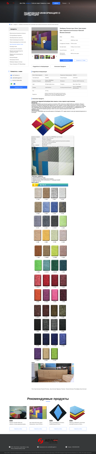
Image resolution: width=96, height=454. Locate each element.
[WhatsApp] (11, 84)
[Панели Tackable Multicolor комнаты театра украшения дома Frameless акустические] (18, 412)
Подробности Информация (41, 66)
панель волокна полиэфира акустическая (76, 389)
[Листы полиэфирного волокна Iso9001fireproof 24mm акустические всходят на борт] (58, 412)
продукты (28, 3)
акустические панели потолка (41, 389)
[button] (11, 415)
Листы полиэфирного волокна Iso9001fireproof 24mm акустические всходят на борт (56, 423)
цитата (56, 3)
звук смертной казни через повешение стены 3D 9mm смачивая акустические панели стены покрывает (37, 423)
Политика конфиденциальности (17, 452)
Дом (21, 3)
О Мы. (23, 3)
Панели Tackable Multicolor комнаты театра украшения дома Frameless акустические (17, 423)
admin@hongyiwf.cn (17, 77)
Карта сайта (7, 452)
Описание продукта (60, 66)
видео (38, 3)
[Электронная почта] (14, 84)
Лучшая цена (66, 60)
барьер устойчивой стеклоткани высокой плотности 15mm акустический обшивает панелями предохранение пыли (77, 423)
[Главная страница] (11, 3)
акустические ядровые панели (57, 389)
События (34, 3)
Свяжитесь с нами (45, 3)
